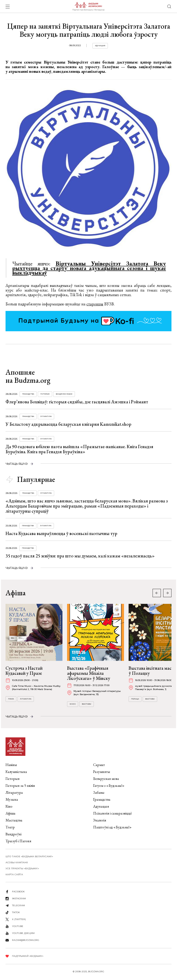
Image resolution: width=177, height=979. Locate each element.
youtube (17, 926)
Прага (11, 699)
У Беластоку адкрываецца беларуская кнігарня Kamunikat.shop (68, 424)
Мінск (73, 704)
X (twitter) (19, 919)
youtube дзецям (23, 933)
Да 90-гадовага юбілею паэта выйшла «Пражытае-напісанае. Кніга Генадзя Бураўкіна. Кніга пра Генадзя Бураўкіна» (79, 449)
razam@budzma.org (25, 940)
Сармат (99, 764)
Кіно (9, 806)
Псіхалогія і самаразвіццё (112, 813)
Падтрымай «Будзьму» (27, 956)
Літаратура (46, 416)
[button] (167, 593)
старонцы (94, 304)
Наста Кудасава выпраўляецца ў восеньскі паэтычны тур (61, 533)
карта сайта (14, 874)
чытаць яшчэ (17, 463)
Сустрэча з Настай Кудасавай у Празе (24, 670)
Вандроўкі (13, 834)
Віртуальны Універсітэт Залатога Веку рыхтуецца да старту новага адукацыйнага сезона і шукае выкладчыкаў (89, 268)
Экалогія (99, 820)
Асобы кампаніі (17, 862)
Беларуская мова (106, 778)
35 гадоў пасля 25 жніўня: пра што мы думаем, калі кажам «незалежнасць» (80, 556)
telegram (18, 905)
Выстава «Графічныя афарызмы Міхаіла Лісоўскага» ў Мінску (88, 673)
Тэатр (10, 827)
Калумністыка (16, 771)
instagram (19, 898)
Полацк (135, 699)
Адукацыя (100, 46)
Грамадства (28, 394)
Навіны (11, 764)
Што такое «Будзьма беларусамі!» (29, 856)
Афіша (10, 813)
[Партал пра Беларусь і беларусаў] (88, 6)
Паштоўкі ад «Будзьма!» (112, 827)
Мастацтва (14, 820)
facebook (18, 891)
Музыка (12, 799)
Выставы (86, 704)
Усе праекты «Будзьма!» (22, 868)
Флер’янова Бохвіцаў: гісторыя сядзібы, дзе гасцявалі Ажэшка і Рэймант (77, 402)
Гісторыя (45, 394)
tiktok (16, 912)
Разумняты (101, 771)
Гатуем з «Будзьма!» (108, 785)
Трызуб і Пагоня (18, 841)
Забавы (98, 792)
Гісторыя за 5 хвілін (20, 785)
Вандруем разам (64, 394)
